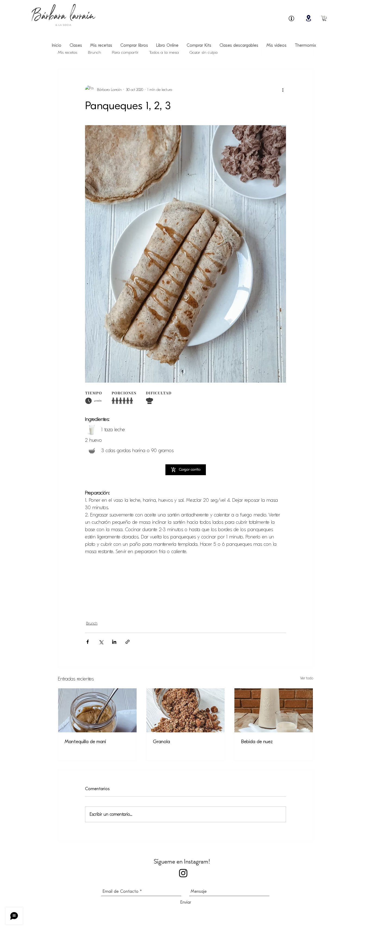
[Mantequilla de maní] (97, 710)
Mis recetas (67, 52)
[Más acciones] (282, 89)
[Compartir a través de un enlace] (127, 641)
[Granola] (185, 710)
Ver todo (306, 678)
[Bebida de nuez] (273, 710)
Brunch (94, 52)
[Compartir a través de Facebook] (87, 641)
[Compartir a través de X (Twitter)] (100, 641)
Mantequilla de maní (85, 742)
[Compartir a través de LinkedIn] (114, 641)
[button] (324, 18)
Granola (161, 742)
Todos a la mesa (164, 52)
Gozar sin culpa (204, 52)
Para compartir (125, 52)
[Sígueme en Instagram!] (183, 873)
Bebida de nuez (257, 742)
